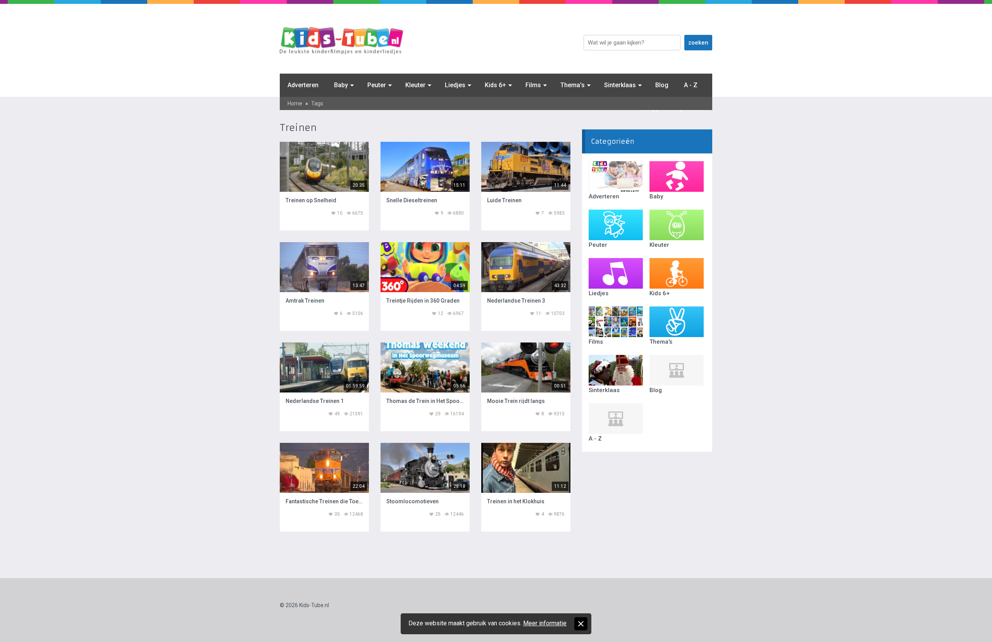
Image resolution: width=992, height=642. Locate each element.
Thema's (572, 85)
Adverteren (303, 85)
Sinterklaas (620, 85)
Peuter (376, 85)
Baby (341, 85)
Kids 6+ (495, 85)
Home (295, 103)
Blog (661, 85)
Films (533, 85)
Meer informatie (545, 623)
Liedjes (455, 85)
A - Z (691, 85)
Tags (317, 103)
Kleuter (415, 85)
